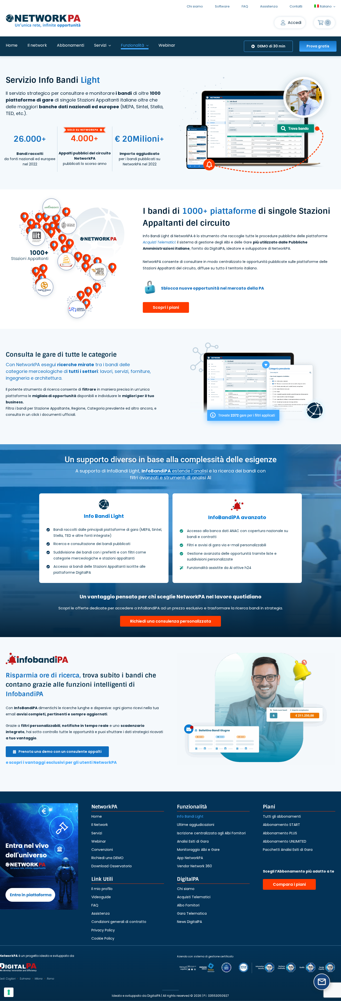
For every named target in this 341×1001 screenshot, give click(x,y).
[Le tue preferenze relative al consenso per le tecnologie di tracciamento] (8, 992)
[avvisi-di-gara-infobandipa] (256, 709)
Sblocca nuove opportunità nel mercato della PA (212, 288)
